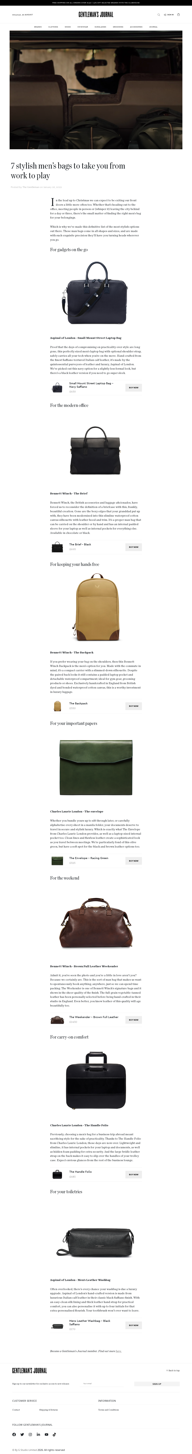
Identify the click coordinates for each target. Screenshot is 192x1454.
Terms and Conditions (108, 1410)
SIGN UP (157, 1384)
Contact (16, 1410)
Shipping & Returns (48, 1410)
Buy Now (133, 387)
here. (119, 1351)
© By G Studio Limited (24, 1450)
